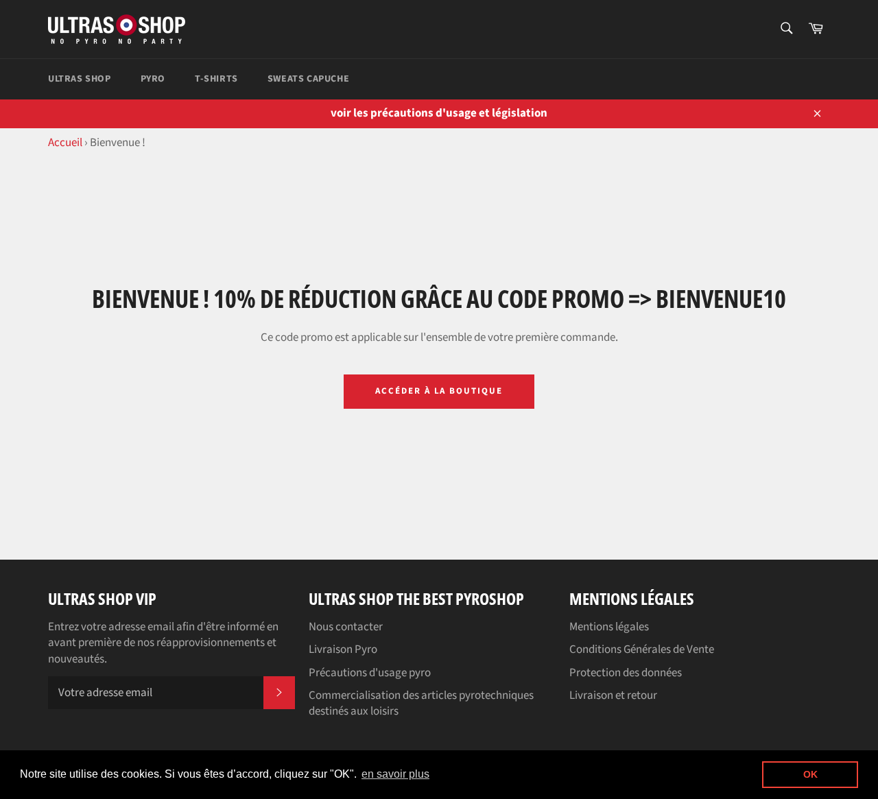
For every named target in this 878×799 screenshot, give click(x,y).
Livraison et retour (613, 695)
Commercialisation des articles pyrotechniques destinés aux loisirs (421, 703)
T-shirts (216, 79)
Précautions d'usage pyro (370, 673)
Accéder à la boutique (439, 391)
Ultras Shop (79, 79)
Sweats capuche (308, 79)
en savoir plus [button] (395, 774)
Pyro (153, 79)
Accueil (65, 142)
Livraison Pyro (343, 649)
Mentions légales (609, 627)
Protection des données (625, 673)
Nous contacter (346, 627)
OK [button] (810, 774)
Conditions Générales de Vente (641, 649)
